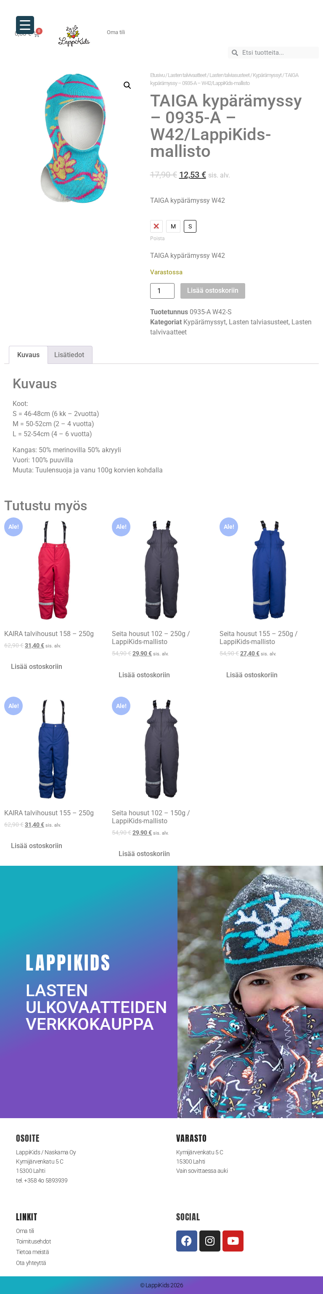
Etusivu (157, 75)
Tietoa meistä (32, 1252)
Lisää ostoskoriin (212, 290)
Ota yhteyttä (31, 1263)
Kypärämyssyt (267, 75)
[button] (127, 85)
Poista (157, 238)
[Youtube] (233, 1241)
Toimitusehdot (33, 1241)
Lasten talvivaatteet (187, 75)
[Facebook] (186, 1241)
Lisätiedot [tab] (69, 355)
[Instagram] (209, 1241)
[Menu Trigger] (25, 25)
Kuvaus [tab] (28, 355)
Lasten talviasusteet (229, 75)
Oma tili (25, 1231)
